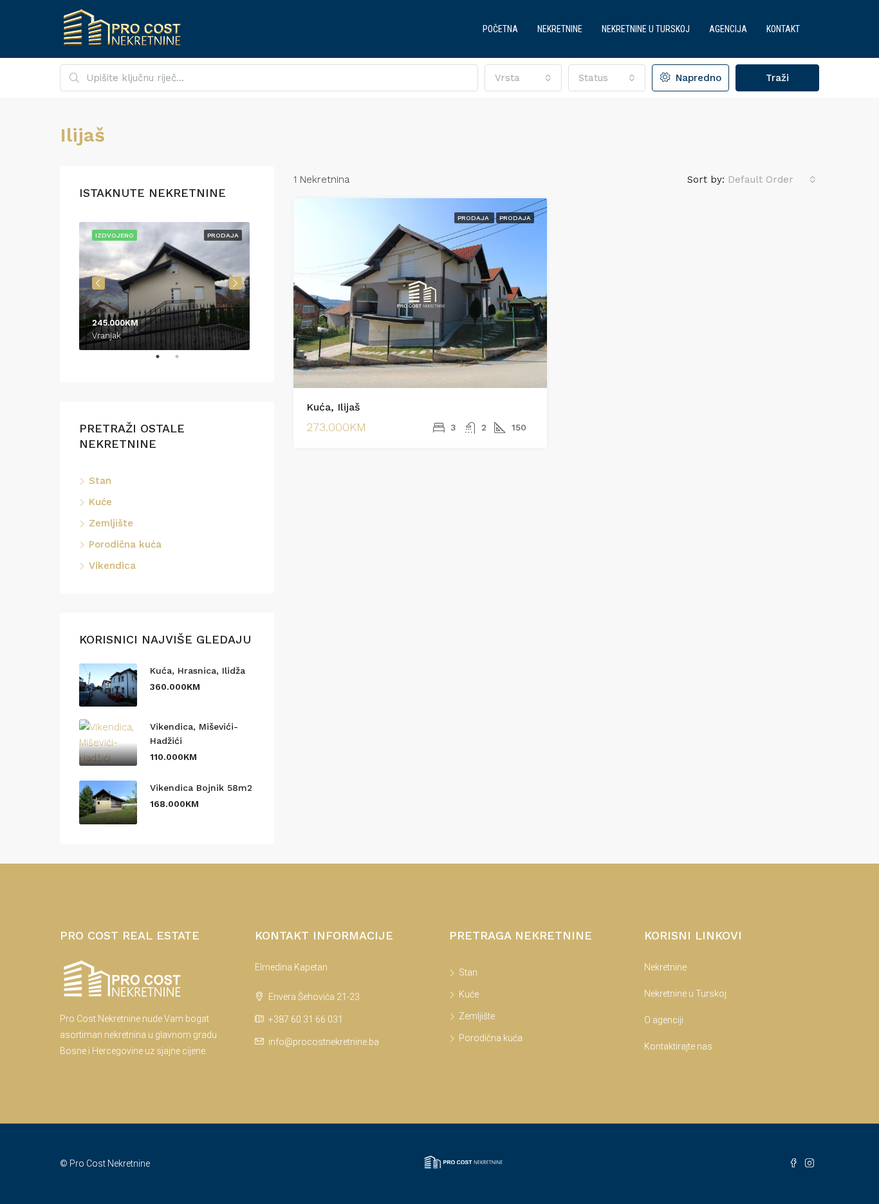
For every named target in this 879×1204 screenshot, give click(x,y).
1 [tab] (164, 361)
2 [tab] (183, 361)
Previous (98, 283)
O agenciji (663, 1020)
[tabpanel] (167, 283)
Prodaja (474, 217)
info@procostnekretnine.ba (323, 1042)
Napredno (696, 78)
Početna (500, 29)
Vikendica (112, 565)
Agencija (728, 29)
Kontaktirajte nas (678, 1046)
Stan (100, 480)
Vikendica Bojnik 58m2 (201, 788)
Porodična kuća (125, 544)
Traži (777, 78)
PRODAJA (515, 217)
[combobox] (523, 77)
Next (235, 283)
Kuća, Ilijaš (333, 407)
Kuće (100, 502)
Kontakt (783, 29)
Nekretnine (559, 29)
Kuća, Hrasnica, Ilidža (197, 670)
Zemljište (111, 523)
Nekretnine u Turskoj (646, 29)
